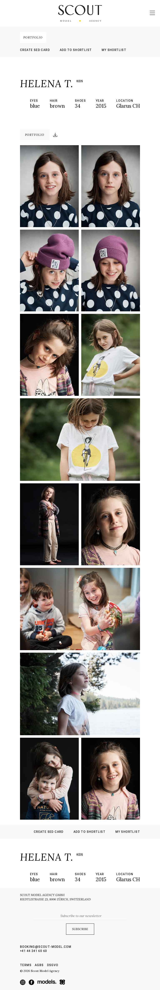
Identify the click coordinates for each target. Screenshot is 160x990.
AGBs (39, 965)
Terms (25, 965)
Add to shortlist (76, 50)
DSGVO (52, 965)
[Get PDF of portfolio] (55, 134)
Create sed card (35, 50)
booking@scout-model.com (45, 946)
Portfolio (33, 37)
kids (79, 81)
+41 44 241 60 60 (33, 951)
